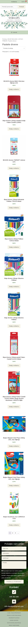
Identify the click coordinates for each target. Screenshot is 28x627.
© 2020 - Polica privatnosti (14, 612)
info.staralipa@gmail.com (14, 606)
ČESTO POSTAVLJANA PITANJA (14, 622)
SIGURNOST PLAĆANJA (14, 617)
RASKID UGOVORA (14, 620)
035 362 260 (14, 597)
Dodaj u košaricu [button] (14, 89)
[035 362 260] (14, 592)
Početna (4, 39)
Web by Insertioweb (14, 625)
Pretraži (21, 6)
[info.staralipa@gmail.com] (14, 602)
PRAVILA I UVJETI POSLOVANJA (14, 615)
